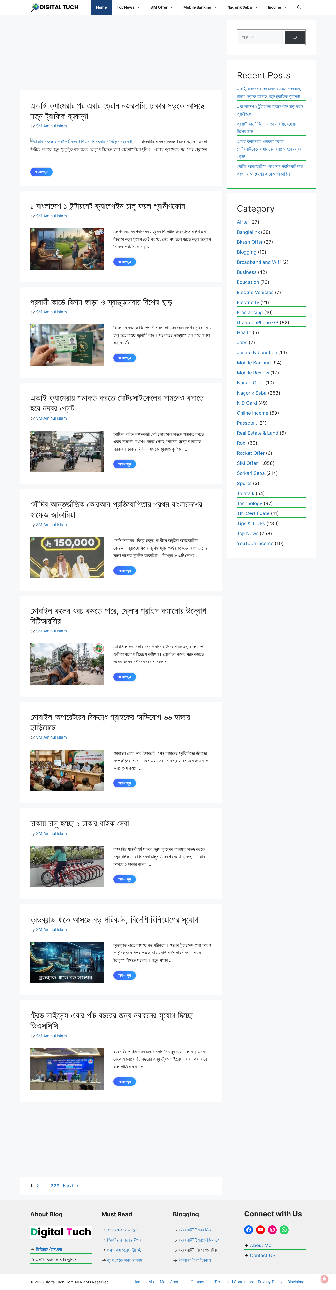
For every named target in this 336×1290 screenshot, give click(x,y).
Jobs (242, 342)
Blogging (247, 252)
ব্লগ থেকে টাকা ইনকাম (124, 1260)
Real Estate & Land (257, 433)
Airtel (243, 222)
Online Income (252, 413)
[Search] (295, 37)
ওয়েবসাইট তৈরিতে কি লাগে (199, 1240)
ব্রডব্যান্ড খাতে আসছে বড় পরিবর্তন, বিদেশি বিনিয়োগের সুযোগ (114, 919)
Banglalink (248, 232)
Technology (249, 503)
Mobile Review (253, 373)
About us (178, 1281)
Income (274, 7)
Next (71, 1186)
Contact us (200, 1281)
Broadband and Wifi (259, 262)
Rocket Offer (251, 453)
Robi (242, 443)
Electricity (248, 302)
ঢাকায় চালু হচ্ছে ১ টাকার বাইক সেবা (79, 823)
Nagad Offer (250, 383)
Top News (125, 7)
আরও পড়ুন (41, 171)
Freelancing (250, 312)
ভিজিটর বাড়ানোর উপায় (124, 1240)
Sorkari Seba (251, 473)
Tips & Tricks (251, 523)
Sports (244, 483)
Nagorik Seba (239, 7)
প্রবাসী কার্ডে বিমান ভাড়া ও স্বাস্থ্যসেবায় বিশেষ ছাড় (101, 302)
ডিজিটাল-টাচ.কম (49, 1249)
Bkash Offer (250, 242)
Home (101, 7)
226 (55, 1186)
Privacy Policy (270, 1281)
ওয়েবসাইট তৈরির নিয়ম (195, 1230)
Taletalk (245, 493)
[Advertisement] (121, 54)
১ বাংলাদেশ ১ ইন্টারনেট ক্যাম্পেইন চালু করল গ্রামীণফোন (107, 206)
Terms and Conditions (233, 1281)
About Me (260, 1245)
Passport (247, 423)
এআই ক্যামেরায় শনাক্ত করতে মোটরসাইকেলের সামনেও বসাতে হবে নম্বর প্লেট (269, 149)
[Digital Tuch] (54, 7)
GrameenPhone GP (257, 322)
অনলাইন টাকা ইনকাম (195, 1260)
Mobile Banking (197, 7)
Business (247, 272)
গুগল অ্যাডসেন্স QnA (124, 1250)
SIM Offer (159, 7)
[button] (299, 7)
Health (244, 332)
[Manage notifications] (324, 1279)
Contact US (262, 1255)
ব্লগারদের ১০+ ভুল (122, 1230)
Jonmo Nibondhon (257, 352)
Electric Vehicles (255, 292)
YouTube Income (255, 543)
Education (248, 282)
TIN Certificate (253, 513)
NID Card (247, 403)
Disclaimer (296, 1281)
